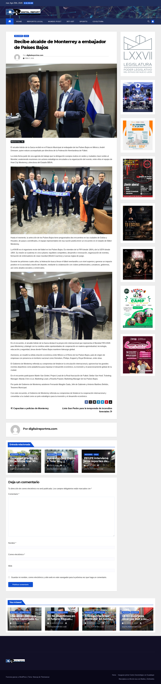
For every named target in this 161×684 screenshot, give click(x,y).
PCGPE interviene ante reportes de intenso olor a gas (96, 461)
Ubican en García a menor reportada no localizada (24, 619)
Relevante (14, 612)
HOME (19, 21)
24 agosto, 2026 (19, 623)
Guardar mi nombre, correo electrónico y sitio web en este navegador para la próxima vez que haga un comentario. (59, 577)
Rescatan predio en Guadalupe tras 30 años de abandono (23, 461)
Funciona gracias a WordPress (16, 677)
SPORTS (83, 21)
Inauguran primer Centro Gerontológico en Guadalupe (136, 675)
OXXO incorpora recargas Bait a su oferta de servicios (134, 619)
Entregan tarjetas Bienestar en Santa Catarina (98, 619)
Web (10, 566)
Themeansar (45, 677)
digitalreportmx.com (34, 55)
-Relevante (18, 36)
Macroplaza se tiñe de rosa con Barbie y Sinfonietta (136, 679)
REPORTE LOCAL (35, 21)
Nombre (12, 543)
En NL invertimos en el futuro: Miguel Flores (61, 619)
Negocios (126, 612)
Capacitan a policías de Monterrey (31, 408)
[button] (148, 21)
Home (114, 675)
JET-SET (70, 21)
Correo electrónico (16, 554)
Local (26, 36)
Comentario (13, 494)
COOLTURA (98, 21)
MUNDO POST (54, 21)
